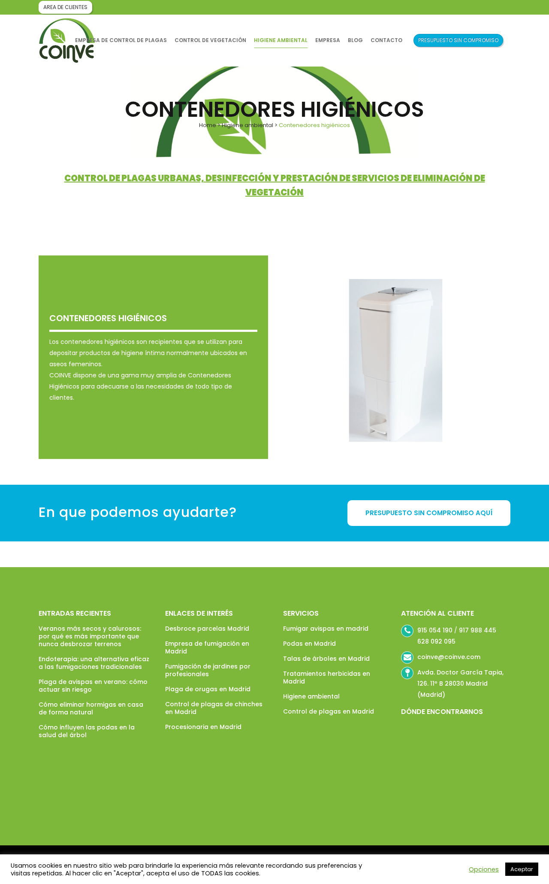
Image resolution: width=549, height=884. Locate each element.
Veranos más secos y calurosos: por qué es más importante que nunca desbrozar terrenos (90, 636)
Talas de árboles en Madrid (326, 658)
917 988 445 (477, 630)
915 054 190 (434, 630)
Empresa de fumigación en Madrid (207, 647)
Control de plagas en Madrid (328, 711)
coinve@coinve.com (448, 657)
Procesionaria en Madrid (203, 727)
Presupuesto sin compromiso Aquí (428, 512)
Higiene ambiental (247, 125)
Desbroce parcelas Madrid (207, 628)
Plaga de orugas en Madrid (207, 689)
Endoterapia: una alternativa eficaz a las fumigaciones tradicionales (94, 663)
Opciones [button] (484, 869)
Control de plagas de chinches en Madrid (213, 708)
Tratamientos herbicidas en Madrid (326, 677)
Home (207, 125)
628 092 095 (436, 641)
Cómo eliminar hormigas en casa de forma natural (91, 708)
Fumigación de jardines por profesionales (207, 670)
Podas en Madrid (309, 643)
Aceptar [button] (521, 869)
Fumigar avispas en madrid (325, 628)
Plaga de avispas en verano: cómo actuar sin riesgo (93, 685)
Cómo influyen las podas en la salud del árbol (87, 731)
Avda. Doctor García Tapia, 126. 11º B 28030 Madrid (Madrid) (460, 683)
